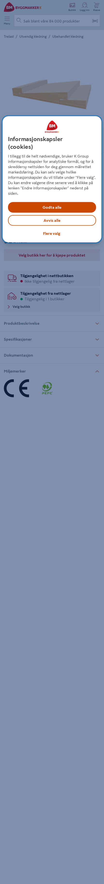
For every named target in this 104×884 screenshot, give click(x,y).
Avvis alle (52, 220)
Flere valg (51, 233)
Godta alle (52, 207)
